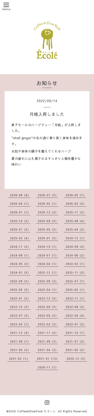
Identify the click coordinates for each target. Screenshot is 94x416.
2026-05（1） (76, 195)
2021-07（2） (76, 341)
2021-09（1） (20, 341)
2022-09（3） (48, 307)
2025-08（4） (76, 221)
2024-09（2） (76, 246)
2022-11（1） (76, 298)
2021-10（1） (76, 332)
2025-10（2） (20, 221)
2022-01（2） (76, 324)
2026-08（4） (20, 195)
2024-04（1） (48, 264)
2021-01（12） (48, 358)
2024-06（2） (76, 255)
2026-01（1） (20, 212)
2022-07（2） (20, 315)
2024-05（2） (20, 264)
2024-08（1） (20, 255)
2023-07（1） (76, 281)
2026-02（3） (76, 203)
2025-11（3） (76, 212)
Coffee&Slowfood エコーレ (36, 411)
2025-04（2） (76, 229)
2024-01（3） (20, 272)
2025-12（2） (48, 212)
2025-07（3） (20, 229)
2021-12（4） (20, 332)
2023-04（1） (48, 289)
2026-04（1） (20, 203)
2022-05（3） (48, 315)
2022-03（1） (20, 324)
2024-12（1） (76, 238)
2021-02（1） (19, 358)
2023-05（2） (20, 289)
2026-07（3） (48, 195)
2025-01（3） (48, 238)
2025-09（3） (48, 221)
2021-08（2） (48, 341)
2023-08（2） (48, 281)
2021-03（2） (76, 350)
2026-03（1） (48, 203)
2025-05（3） (48, 229)
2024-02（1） (76, 264)
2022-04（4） (76, 315)
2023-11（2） (76, 272)
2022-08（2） (76, 307)
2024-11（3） (20, 246)
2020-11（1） (48, 367)
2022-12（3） (48, 298)
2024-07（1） (48, 255)
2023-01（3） (20, 298)
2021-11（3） (48, 332)
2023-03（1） (76, 289)
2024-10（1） (48, 246)
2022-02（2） (48, 324)
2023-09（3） (20, 281)
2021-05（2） (20, 350)
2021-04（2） (48, 350)
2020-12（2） (77, 358)
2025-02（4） (20, 238)
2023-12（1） (48, 272)
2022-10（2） (20, 307)
